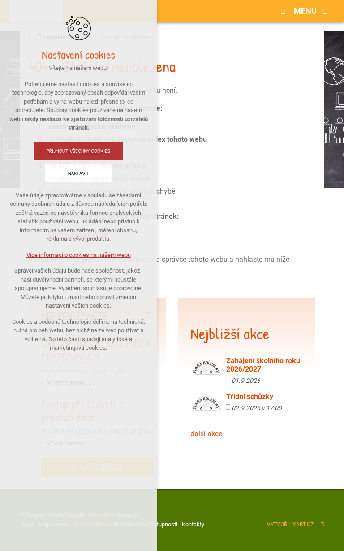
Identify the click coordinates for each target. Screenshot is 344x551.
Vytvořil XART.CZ (290, 524)
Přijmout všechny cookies (78, 151)
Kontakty (193, 524)
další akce (206, 434)
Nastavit (78, 173)
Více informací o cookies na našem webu (78, 255)
